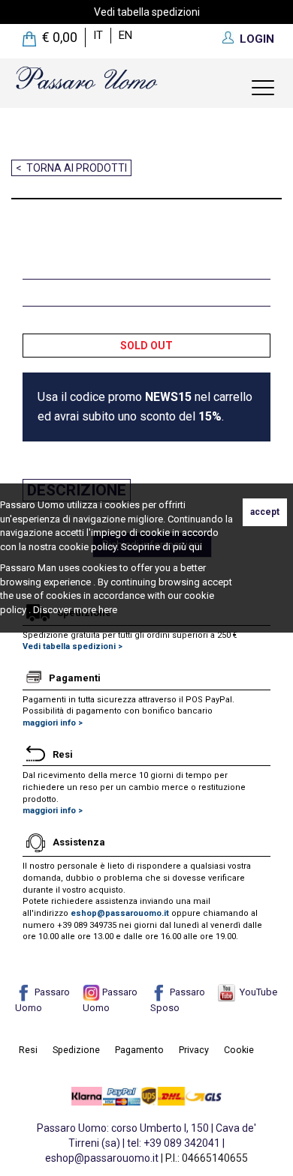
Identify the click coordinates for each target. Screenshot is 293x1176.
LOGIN (257, 39)
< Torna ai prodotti (71, 168)
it (98, 35)
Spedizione (76, 1049)
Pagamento (139, 1049)
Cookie (239, 1049)
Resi (28, 1049)
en (125, 35)
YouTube (256, 992)
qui (195, 546)
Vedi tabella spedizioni (147, 12)
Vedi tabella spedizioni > (72, 646)
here (107, 609)
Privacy (194, 1049)
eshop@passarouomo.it (120, 913)
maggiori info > (53, 723)
